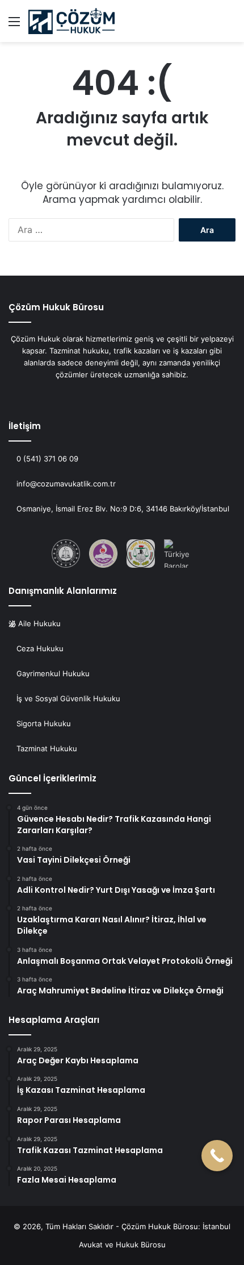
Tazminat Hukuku (46, 748)
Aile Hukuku (38, 623)
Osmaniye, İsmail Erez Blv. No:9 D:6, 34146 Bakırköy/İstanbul (122, 508)
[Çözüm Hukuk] (71, 21)
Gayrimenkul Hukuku (53, 673)
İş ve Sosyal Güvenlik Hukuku (68, 698)
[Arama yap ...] (229, 25)
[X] (115, 396)
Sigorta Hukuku (43, 723)
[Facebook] (101, 396)
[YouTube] (129, 396)
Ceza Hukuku (39, 648)
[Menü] (14, 25)
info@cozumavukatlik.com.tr (65, 483)
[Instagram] (142, 396)
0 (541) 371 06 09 (46, 458)
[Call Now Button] (217, 1155)
